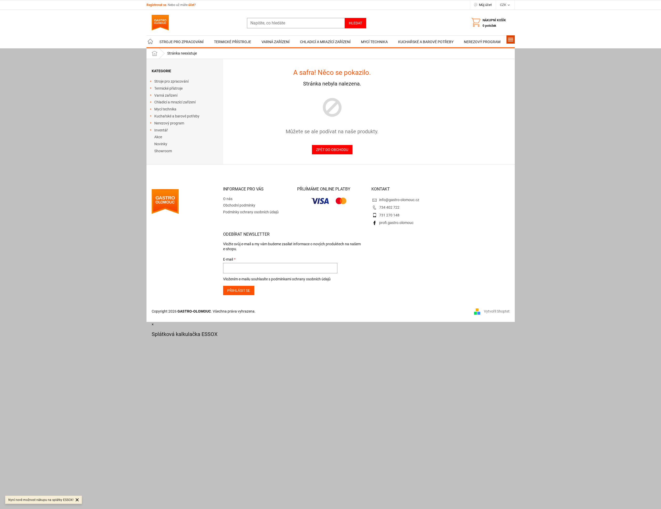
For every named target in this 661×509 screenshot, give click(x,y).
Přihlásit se (238, 290)
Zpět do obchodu (332, 150)
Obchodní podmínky (239, 205)
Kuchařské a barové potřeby (176, 116)
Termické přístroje (168, 88)
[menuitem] (150, 42)
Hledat (355, 23)
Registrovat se (156, 5)
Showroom (163, 151)
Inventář (161, 130)
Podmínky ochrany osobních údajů (251, 212)
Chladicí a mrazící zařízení (175, 102)
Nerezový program (169, 123)
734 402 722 (389, 207)
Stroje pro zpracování (171, 81)
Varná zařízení (165, 95)
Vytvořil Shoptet (497, 311)
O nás (227, 199)
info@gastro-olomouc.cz (399, 200)
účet (191, 5)
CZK (503, 5)
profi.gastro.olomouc (396, 223)
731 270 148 (389, 215)
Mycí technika (165, 109)
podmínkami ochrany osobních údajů (301, 279)
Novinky (160, 144)
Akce (158, 137)
